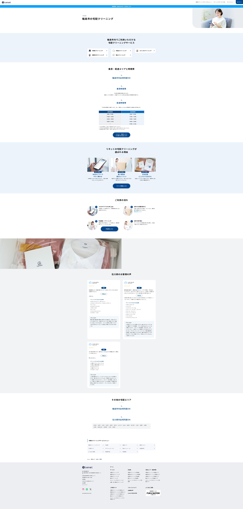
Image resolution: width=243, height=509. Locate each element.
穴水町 (110, 427)
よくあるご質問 (91, 451)
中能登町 (105, 427)
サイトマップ (84, 484)
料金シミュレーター (127, 448)
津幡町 (141, 425)
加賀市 (111, 425)
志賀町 (95, 427)
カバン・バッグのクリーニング (117, 480)
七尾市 (99, 425)
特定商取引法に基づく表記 (87, 477)
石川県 (97, 459)
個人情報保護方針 (85, 471)
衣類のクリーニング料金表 (133, 472)
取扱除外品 (107, 451)
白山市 (124, 425)
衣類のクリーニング (97, 50)
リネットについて (132, 487)
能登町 (114, 427)
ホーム (88, 459)
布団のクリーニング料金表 (133, 476)
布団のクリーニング (121, 50)
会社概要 (84, 482)
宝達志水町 (100, 427)
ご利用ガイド (91, 448)
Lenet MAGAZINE (132, 493)
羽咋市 (115, 425)
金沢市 (95, 425)
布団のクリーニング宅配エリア (152, 476)
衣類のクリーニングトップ (94, 445)
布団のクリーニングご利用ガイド (117, 494)
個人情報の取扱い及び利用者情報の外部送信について (91, 473)
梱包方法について (138, 211)
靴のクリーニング (120, 55)
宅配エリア (125, 445)
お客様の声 (142, 448)
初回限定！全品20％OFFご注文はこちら (121, 6)
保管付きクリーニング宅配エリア (153, 474)
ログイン (240, 2)
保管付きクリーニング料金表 (134, 474)
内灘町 (145, 425)
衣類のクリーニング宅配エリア (152, 472)
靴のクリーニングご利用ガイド (116, 496)
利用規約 (124, 451)
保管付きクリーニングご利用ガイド (117, 492)
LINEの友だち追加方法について (88, 481)
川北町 (137, 425)
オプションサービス (109, 448)
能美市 (128, 425)
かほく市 (120, 425)
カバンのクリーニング (145, 50)
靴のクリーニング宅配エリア (152, 478)
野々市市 (133, 425)
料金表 (106, 445)
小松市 (103, 425)
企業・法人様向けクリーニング (116, 482)
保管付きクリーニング (98, 55)
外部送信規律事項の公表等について (88, 475)
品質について (142, 445)
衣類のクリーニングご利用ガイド (117, 490)
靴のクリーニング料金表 (133, 478)
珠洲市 (107, 425)
